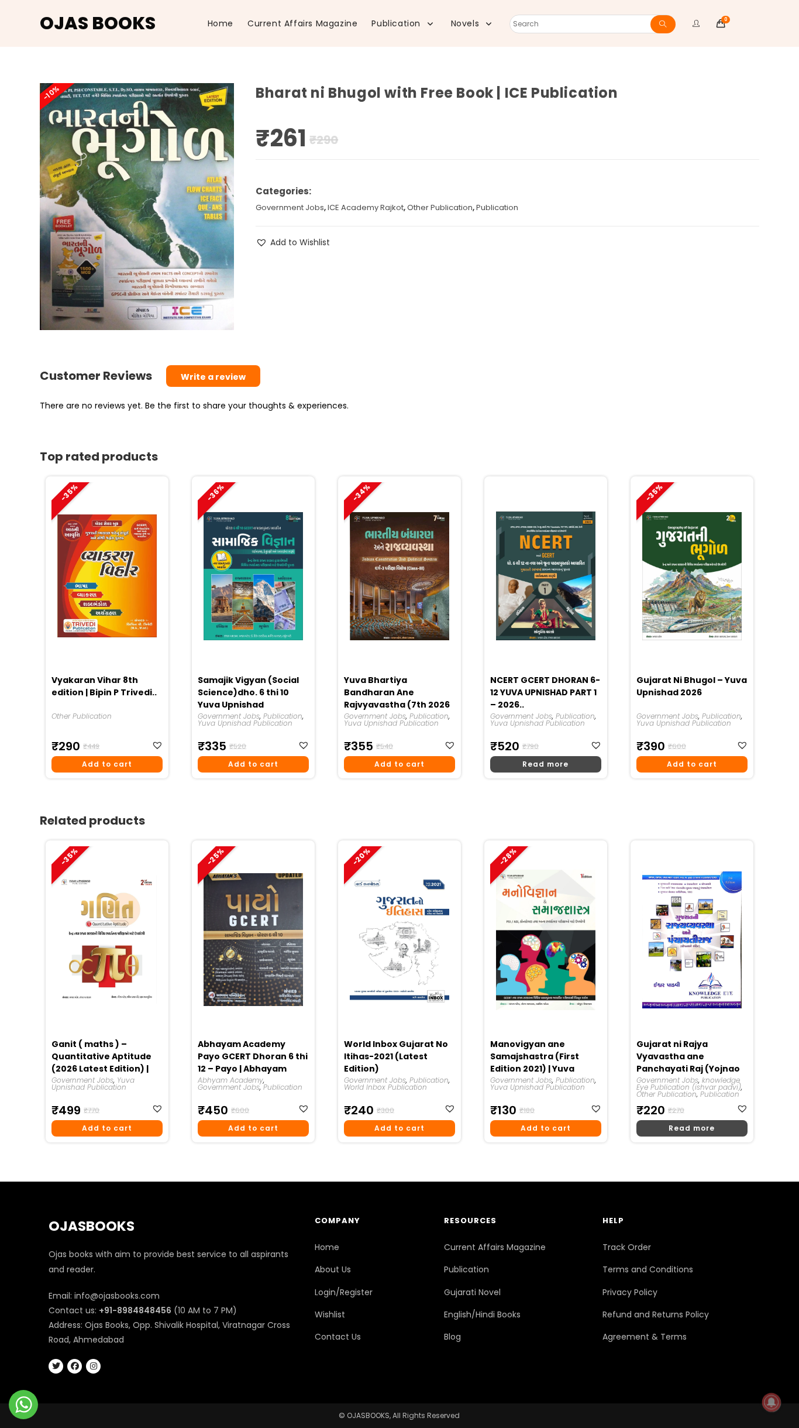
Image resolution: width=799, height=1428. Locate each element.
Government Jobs (290, 207)
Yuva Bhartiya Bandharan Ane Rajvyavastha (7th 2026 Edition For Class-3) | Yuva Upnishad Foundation (397, 693)
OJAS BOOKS (98, 23)
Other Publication (440, 207)
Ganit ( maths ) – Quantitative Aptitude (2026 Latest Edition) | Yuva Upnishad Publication (101, 1057)
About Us (333, 1269)
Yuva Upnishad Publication (245, 723)
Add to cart (107, 764)
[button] (293, 242)
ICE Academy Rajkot (366, 207)
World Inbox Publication (385, 1087)
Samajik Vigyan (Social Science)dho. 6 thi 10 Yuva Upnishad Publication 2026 (248, 693)
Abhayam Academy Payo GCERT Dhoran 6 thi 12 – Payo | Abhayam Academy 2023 (253, 1057)
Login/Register (344, 1292)
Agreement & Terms (644, 1337)
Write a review (213, 377)
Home (327, 1247)
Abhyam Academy (230, 1080)
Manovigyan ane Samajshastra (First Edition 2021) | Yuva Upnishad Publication (537, 1057)
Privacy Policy (629, 1292)
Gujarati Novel (472, 1292)
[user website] (696, 23)
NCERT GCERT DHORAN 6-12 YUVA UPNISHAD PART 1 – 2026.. (545, 692)
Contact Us (338, 1337)
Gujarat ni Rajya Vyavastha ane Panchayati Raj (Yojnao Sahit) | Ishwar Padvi (688, 1057)
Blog (452, 1337)
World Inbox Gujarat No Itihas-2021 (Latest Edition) (396, 1056)
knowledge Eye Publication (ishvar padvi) (688, 1083)
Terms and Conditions (647, 1269)
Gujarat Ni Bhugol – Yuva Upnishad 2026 (691, 686)
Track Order (626, 1247)
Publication (497, 207)
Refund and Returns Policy (655, 1314)
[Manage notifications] (771, 1402)
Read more (545, 764)
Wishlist (330, 1314)
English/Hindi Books (482, 1314)
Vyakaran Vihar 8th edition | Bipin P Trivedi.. (104, 686)
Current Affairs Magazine (495, 1247)
